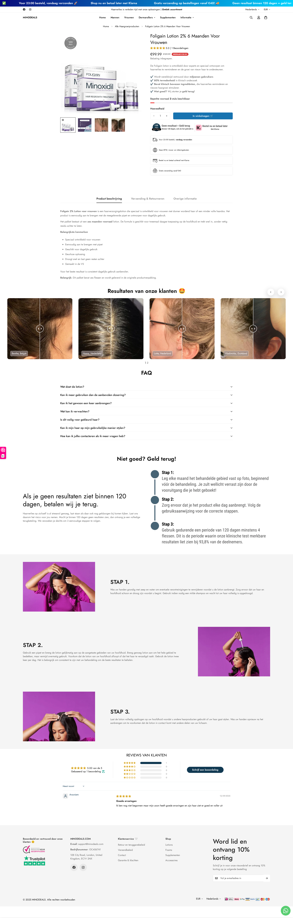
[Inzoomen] (136, 39)
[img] (123, 796)
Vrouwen (129, 17)
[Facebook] (24, 9)
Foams (168, 850)
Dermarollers (146, 17)
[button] (265, 17)
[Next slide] (281, 292)
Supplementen (168, 17)
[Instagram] (30, 9)
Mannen (115, 17)
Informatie (186, 17)
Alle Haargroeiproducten (127, 26)
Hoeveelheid (157, 108)
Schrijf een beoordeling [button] (205, 770)
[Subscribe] (266, 878)
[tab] (145, 362)
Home (102, 17)
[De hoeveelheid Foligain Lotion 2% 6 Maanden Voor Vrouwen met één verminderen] (153, 116)
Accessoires (171, 860)
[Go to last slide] (270, 292)
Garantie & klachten (128, 860)
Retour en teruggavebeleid (131, 845)
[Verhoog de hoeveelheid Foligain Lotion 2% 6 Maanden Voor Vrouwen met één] (166, 116)
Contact (122, 855)
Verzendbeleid (125, 850)
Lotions (169, 845)
